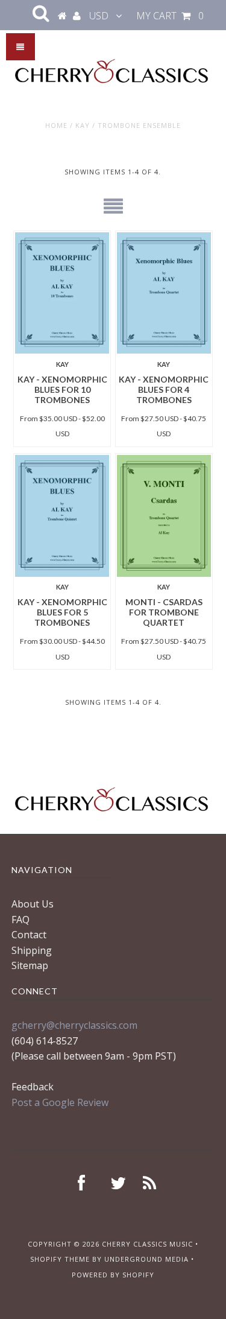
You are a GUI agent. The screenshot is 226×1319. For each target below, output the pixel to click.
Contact (28, 934)
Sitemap (29, 965)
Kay (82, 125)
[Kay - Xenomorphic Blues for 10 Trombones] (62, 293)
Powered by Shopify (113, 1274)
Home (56, 125)
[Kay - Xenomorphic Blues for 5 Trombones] (62, 516)
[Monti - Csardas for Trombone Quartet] (164, 516)
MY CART (170, 15)
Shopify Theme (60, 1258)
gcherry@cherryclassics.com (74, 1025)
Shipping (31, 950)
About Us (32, 904)
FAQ (20, 919)
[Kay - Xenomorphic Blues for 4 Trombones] (164, 293)
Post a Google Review (59, 1102)
